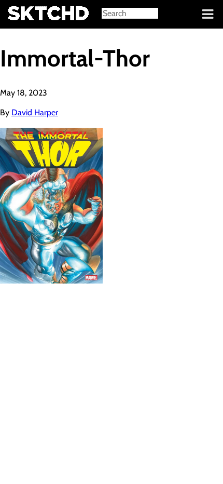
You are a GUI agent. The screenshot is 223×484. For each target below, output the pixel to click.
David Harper (34, 112)
